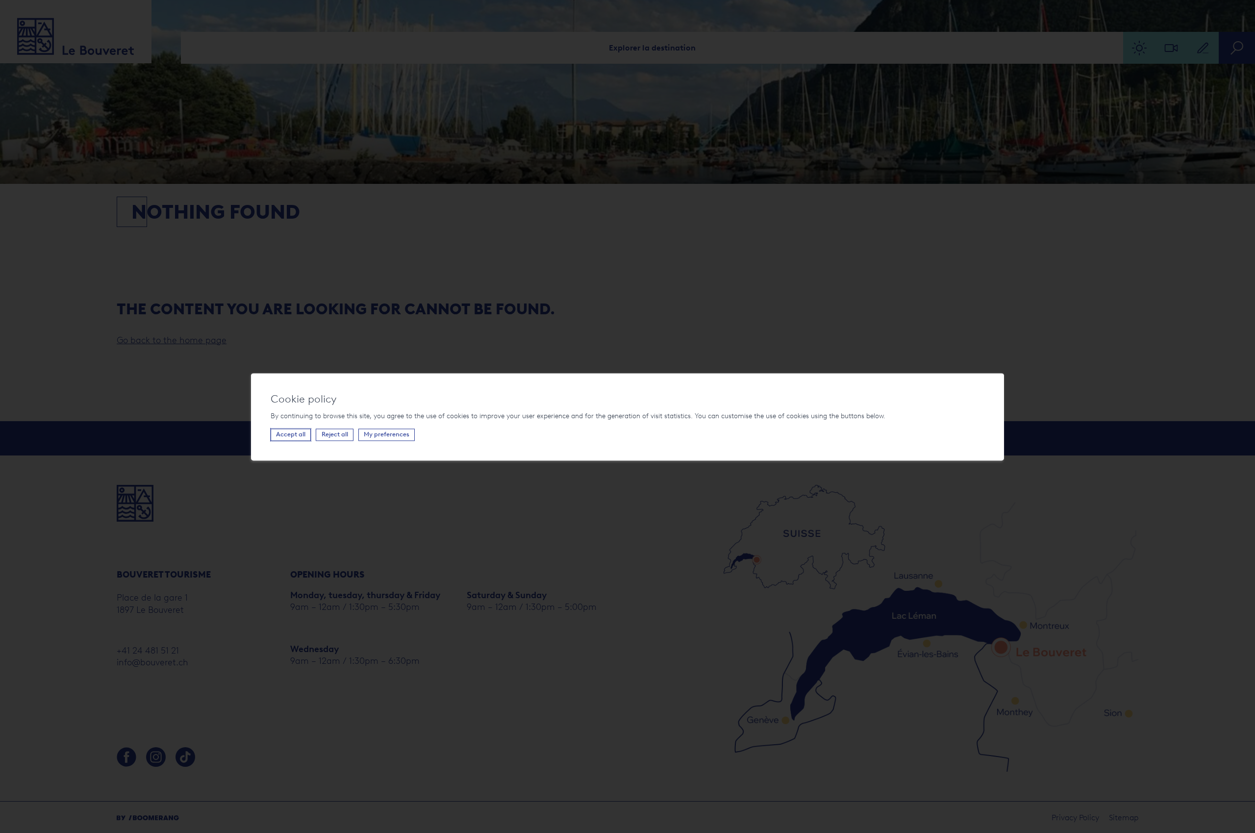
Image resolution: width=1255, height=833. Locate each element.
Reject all (335, 434)
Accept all (290, 434)
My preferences (386, 434)
